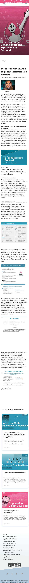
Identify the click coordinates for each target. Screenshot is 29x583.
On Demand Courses (10, 537)
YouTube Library (8, 552)
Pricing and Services (9, 543)
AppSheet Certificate (10, 539)
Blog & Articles (8, 559)
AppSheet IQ (7, 557)
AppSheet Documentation (11, 555)
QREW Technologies (22, 580)
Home (5, 534)
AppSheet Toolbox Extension (12, 550)
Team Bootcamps (9, 541)
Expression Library (9, 548)
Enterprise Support (9, 546)
